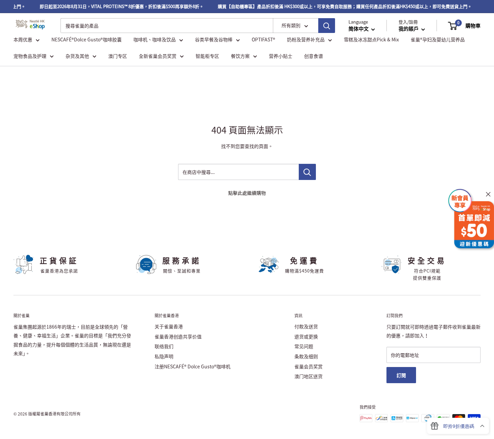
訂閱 (401, 375)
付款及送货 (306, 326)
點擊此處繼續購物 (247, 192)
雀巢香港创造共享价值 (178, 336)
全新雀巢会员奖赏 (157, 55)
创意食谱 (313, 55)
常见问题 (303, 346)
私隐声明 (164, 356)
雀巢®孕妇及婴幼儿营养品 (438, 39)
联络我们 (164, 346)
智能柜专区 (207, 55)
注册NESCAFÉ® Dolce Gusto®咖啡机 (193, 366)
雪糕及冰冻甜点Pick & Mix (371, 39)
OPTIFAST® (263, 39)
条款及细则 (306, 356)
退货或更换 (306, 336)
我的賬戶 (409, 29)
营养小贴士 (280, 55)
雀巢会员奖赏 (308, 366)
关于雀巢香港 (169, 326)
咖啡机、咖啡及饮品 (154, 39)
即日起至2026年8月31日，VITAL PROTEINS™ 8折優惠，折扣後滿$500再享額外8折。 (118, 6)
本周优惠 (22, 39)
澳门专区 (117, 55)
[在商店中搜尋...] (307, 172)
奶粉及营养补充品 (306, 39)
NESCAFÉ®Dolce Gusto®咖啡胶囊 (86, 39)
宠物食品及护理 (29, 55)
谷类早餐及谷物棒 (214, 39)
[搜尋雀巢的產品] (326, 25)
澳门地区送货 (308, 376)
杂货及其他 (77, 55)
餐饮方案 (240, 55)
